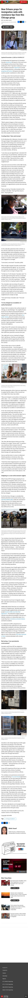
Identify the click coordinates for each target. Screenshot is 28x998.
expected (16, 67)
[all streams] (26, 996)
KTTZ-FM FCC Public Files (8, 981)
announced (9, 62)
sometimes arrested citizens (17, 619)
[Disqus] (14, 945)
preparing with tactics (7, 71)
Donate (24, 2)
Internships (5, 975)
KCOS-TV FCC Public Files (8, 989)
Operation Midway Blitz (7, 499)
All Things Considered (10, 818)
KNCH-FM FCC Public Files (8, 987)
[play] (2, 996)
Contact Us (5, 970)
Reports (4, 978)
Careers (4, 973)
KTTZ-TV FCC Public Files (8, 984)
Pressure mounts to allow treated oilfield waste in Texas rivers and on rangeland (18, 915)
